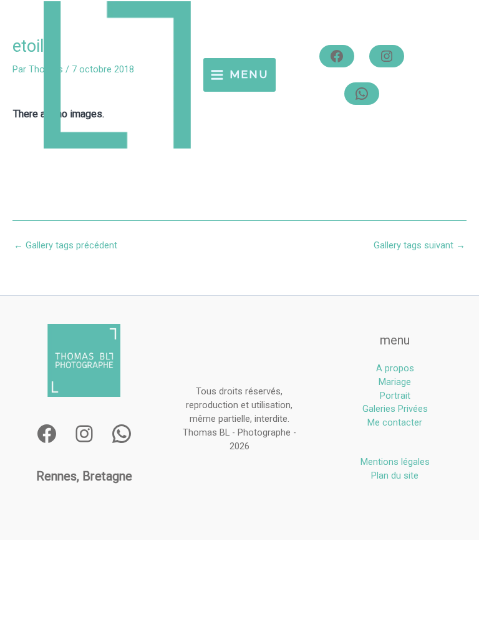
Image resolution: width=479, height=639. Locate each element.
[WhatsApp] (361, 93)
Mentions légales (395, 461)
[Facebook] (336, 56)
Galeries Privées (395, 408)
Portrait (395, 395)
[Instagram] (386, 56)
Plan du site (395, 475)
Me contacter (394, 422)
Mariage (395, 382)
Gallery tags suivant (419, 245)
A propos (395, 368)
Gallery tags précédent (65, 245)
